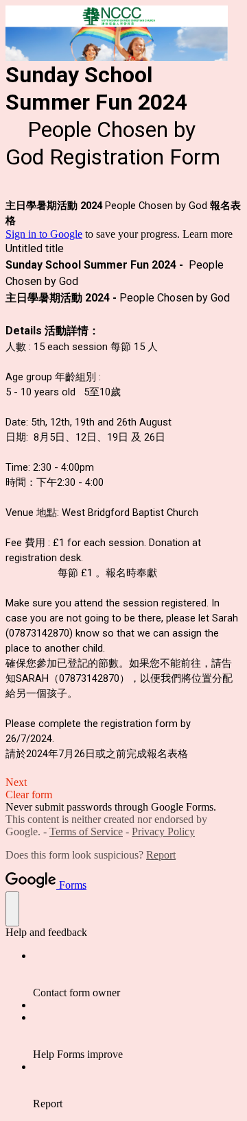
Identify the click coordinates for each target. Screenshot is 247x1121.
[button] (123, 782)
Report (161, 855)
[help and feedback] (12, 908)
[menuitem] (137, 974)
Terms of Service (86, 831)
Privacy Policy (163, 831)
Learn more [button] (208, 234)
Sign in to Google (43, 234)
